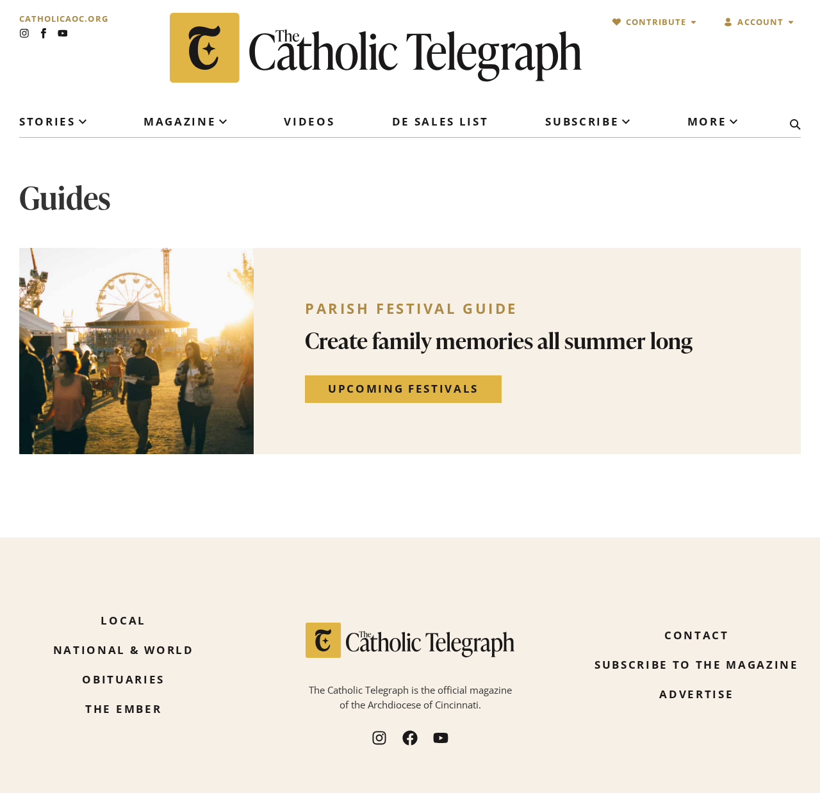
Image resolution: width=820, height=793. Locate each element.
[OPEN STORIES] (82, 122)
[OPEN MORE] (733, 122)
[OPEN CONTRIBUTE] (693, 22)
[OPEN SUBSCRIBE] (626, 122)
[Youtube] (63, 33)
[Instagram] (24, 33)
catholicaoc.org (63, 19)
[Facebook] (410, 738)
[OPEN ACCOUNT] (791, 22)
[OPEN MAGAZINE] (223, 122)
